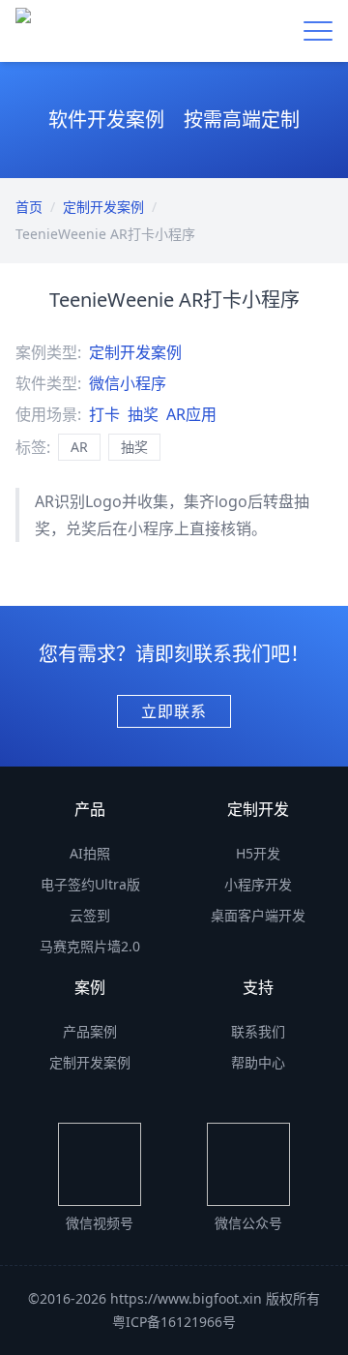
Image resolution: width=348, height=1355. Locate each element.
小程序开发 (258, 884)
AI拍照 (90, 853)
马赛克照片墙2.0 (90, 946)
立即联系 (173, 711)
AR (79, 446)
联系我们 (258, 1031)
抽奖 (143, 414)
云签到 (90, 915)
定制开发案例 (103, 206)
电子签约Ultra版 (90, 884)
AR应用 (191, 414)
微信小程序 (127, 383)
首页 (29, 206)
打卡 (104, 414)
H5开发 (258, 853)
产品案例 (90, 1031)
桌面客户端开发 (258, 915)
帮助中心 (258, 1062)
